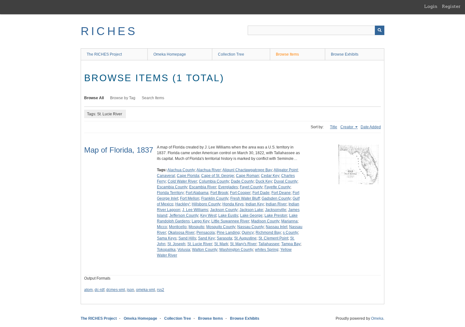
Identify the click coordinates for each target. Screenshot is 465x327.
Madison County (265, 221)
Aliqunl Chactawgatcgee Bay (247, 170)
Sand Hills (187, 238)
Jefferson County (183, 215)
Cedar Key (270, 175)
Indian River (276, 204)
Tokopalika (166, 249)
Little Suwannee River (230, 221)
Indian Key (254, 204)
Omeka (377, 318)
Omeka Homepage (169, 54)
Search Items (153, 98)
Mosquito (196, 227)
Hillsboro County (206, 204)
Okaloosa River (181, 232)
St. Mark (221, 244)
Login (430, 6)
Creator (347, 127)
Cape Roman (247, 175)
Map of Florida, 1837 (118, 150)
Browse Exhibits (344, 54)
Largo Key (200, 221)
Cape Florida (188, 175)
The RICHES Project (104, 54)
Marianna (289, 221)
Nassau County (250, 227)
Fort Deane (281, 193)
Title (333, 127)
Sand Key (206, 238)
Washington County (236, 249)
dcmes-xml (115, 290)
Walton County (204, 249)
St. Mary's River (243, 244)
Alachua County (181, 170)
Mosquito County (220, 227)
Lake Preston (275, 215)
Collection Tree (231, 54)
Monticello (178, 227)
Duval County (285, 181)
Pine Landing (228, 232)
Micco (162, 227)
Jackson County (224, 210)
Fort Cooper (240, 193)
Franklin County (214, 198)
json (130, 290)
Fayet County (251, 187)
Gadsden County (276, 198)
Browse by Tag (122, 98)
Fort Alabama (197, 193)
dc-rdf (99, 290)
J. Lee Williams (195, 210)
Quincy (248, 232)
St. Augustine (245, 238)
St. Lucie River (199, 244)
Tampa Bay (291, 244)
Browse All (94, 98)
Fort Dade (261, 193)
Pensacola (205, 232)
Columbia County (214, 181)
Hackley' (182, 204)
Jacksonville (275, 210)
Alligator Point (286, 170)
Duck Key (264, 181)
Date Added (371, 127)
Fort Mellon (189, 198)
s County (290, 232)
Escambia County (172, 187)
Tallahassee (268, 244)
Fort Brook (219, 193)
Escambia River (202, 187)
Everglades (228, 187)
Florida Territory (170, 193)
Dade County (242, 181)
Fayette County (277, 187)
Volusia (183, 249)
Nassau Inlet (276, 227)
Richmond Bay (268, 232)
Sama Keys (167, 238)
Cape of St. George (217, 175)
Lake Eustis (228, 215)
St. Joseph (176, 244)
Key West (208, 215)
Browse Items (287, 54)
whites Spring (266, 249)
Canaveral (166, 175)
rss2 (160, 290)
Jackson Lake (251, 210)
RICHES (109, 31)
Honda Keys (233, 204)
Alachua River (208, 170)
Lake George (251, 215)
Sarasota (224, 238)
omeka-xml (145, 290)
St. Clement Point (273, 238)
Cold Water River (182, 181)
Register (451, 6)
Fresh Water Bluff (245, 198)
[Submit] (379, 30)
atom (88, 290)
